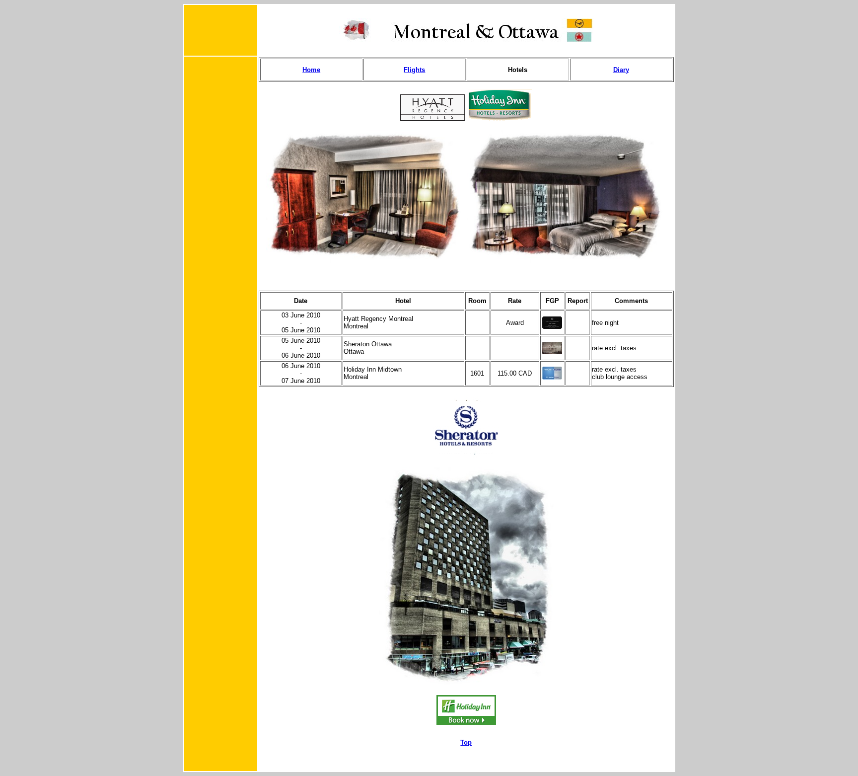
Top (466, 742)
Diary (621, 70)
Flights (414, 70)
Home (311, 70)
